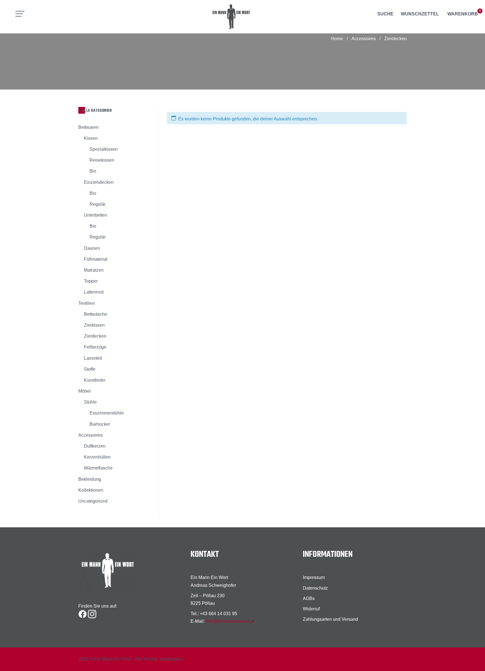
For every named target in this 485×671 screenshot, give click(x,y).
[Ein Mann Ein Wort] (242, 16)
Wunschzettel (420, 14)
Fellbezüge (95, 347)
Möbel (84, 391)
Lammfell (93, 358)
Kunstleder (95, 380)
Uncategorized (92, 501)
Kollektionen (90, 490)
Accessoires (363, 38)
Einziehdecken (99, 182)
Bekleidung (89, 479)
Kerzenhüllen (97, 457)
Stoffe (89, 369)
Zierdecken (95, 336)
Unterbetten (95, 215)
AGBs (309, 598)
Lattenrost (94, 292)
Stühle (90, 402)
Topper (91, 281)
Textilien (86, 303)
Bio (93, 171)
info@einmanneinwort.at (230, 621)
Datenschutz (315, 588)
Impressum (314, 577)
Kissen (91, 138)
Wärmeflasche (98, 468)
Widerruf (311, 608)
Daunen (92, 248)
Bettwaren (88, 127)
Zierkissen (94, 325)
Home (337, 38)
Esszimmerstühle (107, 413)
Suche (385, 14)
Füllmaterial (95, 259)
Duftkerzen (95, 446)
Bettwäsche (95, 314)
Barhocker (100, 424)
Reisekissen (102, 160)
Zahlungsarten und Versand (330, 619)
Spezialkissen (104, 149)
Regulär (98, 204)
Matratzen (94, 270)
